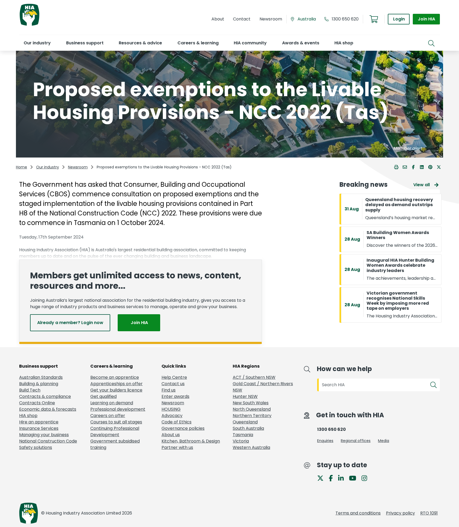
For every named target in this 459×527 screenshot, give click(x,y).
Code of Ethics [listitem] (177, 422)
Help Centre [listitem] (174, 377)
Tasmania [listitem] (243, 435)
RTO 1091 (429, 513)
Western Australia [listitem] (251, 447)
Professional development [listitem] (117, 409)
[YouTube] (354, 478)
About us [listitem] (171, 435)
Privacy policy (400, 513)
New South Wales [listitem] (251, 403)
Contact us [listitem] (173, 384)
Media (383, 440)
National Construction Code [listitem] (48, 441)
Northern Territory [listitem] (252, 416)
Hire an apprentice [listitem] (38, 422)
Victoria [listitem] (241, 441)
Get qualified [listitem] (103, 396)
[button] (37, 43)
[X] (322, 478)
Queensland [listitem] (245, 422)
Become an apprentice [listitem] (114, 377)
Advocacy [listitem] (172, 416)
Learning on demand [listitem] (111, 403)
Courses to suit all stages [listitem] (116, 422)
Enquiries (325, 440)
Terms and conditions (358, 513)
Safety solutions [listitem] (35, 447)
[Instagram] (366, 478)
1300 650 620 (345, 19)
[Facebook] (333, 478)
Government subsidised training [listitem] (115, 444)
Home (21, 167)
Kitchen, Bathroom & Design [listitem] (191, 441)
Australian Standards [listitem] (41, 377)
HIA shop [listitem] (28, 416)
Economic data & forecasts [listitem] (47, 409)
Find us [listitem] (169, 390)
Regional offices (356, 440)
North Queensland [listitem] (252, 409)
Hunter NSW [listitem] (245, 396)
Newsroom (78, 167)
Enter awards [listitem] (175, 396)
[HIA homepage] (29, 25)
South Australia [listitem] (248, 428)
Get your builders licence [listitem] (116, 390)
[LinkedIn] (343, 478)
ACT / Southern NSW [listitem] (254, 377)
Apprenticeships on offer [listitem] (116, 384)
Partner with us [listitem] (177, 447)
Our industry (47, 167)
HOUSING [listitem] (171, 409)
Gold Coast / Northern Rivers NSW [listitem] (263, 387)
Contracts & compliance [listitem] (45, 396)
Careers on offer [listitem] (107, 416)
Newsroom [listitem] (173, 403)
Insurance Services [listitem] (38, 428)
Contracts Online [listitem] (37, 403)
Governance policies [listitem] (183, 428)
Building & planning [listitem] (38, 384)
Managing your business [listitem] (44, 435)
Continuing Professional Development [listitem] (114, 431)
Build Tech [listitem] (29, 390)
